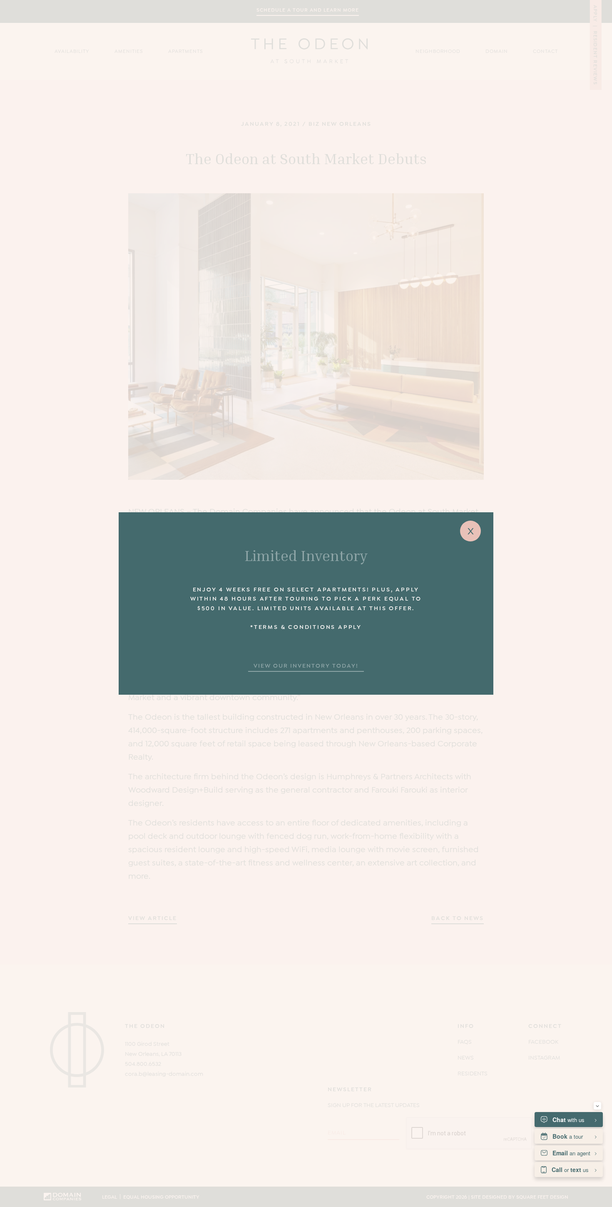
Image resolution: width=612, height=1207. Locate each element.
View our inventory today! (306, 665)
